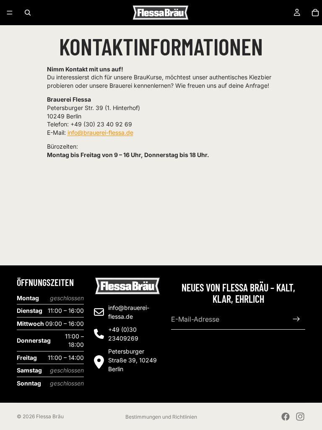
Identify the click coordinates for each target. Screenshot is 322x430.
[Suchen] (27, 12)
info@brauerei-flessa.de (100, 132)
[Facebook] (285, 417)
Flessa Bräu (50, 416)
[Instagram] (300, 417)
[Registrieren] (296, 319)
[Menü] (9, 12)
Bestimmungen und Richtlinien (161, 417)
